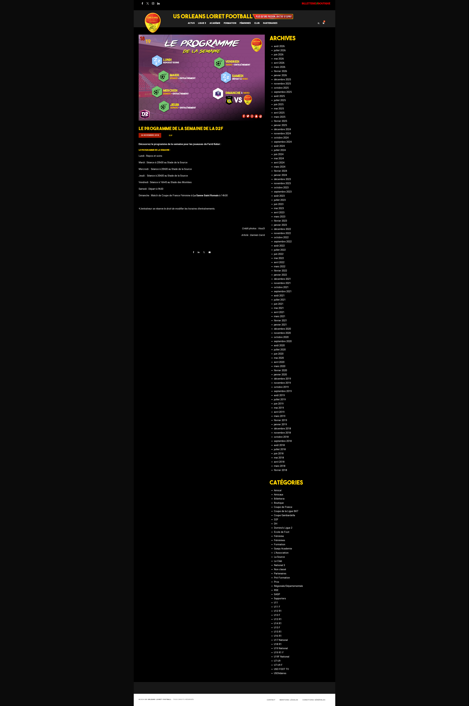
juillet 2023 (280, 200)
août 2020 (279, 345)
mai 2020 (279, 357)
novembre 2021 (282, 283)
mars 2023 (279, 216)
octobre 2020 (281, 337)
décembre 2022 (282, 229)
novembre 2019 (282, 382)
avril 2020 (279, 362)
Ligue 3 (202, 23)
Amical (277, 490)
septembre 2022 (283, 241)
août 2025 (279, 96)
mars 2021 (279, 316)
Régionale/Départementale (288, 586)
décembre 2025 (282, 79)
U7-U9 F (278, 664)
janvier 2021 (280, 324)
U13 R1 (278, 619)
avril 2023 (279, 212)
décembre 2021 (282, 278)
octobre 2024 (281, 137)
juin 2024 (278, 154)
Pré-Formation (282, 577)
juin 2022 (278, 254)
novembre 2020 (282, 332)
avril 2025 (279, 112)
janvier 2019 (280, 424)
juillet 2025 (280, 100)
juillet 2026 (280, 50)
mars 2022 (279, 266)
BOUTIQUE (324, 3)
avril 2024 (279, 162)
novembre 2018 (282, 432)
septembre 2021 (283, 291)
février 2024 (280, 170)
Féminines (245, 23)
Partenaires (280, 573)
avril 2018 (279, 461)
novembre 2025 (282, 83)
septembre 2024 (283, 141)
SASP (277, 594)
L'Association (281, 552)
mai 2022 (279, 258)
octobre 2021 (281, 287)
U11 (276, 602)
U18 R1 (278, 644)
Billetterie (279, 498)
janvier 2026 (280, 75)
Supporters (280, 598)
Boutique (279, 502)
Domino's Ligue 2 (283, 527)
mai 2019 (279, 407)
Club (257, 23)
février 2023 (280, 220)
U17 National (281, 640)
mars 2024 (279, 166)
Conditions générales (314, 700)
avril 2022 (279, 262)
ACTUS (191, 23)
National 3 (279, 565)
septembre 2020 (283, 341)
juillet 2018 (280, 449)
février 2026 (280, 71)
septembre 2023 (283, 191)
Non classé (280, 569)
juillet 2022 (280, 249)
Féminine (279, 536)
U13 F (277, 615)
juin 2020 (278, 353)
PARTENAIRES (270, 23)
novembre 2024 (282, 133)
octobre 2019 (281, 387)
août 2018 (279, 445)
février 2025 (280, 121)
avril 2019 (279, 411)
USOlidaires (280, 673)
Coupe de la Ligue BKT (286, 511)
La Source (279, 556)
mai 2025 (279, 108)
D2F (276, 519)
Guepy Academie (283, 548)
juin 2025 (278, 104)
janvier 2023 (280, 224)
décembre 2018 (282, 428)
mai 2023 (279, 208)
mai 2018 (279, 457)
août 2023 (279, 195)
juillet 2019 (280, 399)
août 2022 (279, 245)
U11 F (277, 606)
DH (275, 523)
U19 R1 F (279, 652)
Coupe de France (283, 507)
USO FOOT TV (281, 669)
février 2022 (280, 270)
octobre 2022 (281, 237)
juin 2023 (278, 204)
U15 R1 (278, 631)
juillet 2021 (280, 299)
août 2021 (279, 295)
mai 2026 (279, 58)
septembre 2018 (283, 441)
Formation (279, 544)
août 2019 (279, 395)
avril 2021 (279, 312)
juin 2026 (278, 54)
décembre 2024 (282, 129)
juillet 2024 (280, 150)
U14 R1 (278, 623)
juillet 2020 (280, 349)
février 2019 (280, 420)
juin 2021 (278, 303)
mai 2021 (279, 308)
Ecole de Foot (281, 531)
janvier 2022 (280, 274)
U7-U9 (277, 660)
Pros (276, 581)
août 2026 (279, 46)
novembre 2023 (282, 183)
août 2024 (279, 145)
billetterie (309, 3)
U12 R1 (278, 610)
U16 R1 (278, 635)
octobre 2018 (281, 436)
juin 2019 (278, 403)
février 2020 (280, 370)
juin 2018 (278, 453)
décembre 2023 (282, 179)
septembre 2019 (283, 391)
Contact (271, 700)
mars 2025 (279, 116)
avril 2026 (279, 62)
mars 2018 (279, 465)
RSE (276, 590)
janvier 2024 (280, 175)
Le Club (278, 561)
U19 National (281, 648)
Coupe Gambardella (284, 515)
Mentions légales (289, 700)
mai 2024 (279, 158)
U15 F (277, 627)
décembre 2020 (282, 328)
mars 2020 (279, 366)
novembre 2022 (282, 233)
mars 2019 (279, 416)
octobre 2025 (281, 87)
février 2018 (280, 470)
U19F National (281, 656)
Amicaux (278, 494)
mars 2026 (279, 67)
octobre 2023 (281, 187)
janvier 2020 (280, 374)
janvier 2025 (280, 125)
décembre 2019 (282, 378)
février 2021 (280, 320)
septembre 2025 (283, 91)
